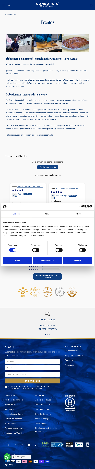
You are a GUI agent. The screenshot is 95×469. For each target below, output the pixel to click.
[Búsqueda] (9, 5)
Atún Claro (9, 409)
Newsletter (69, 365)
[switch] (35, 250)
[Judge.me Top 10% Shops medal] (72, 292)
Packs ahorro (10, 423)
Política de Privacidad (44, 404)
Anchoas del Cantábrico (15, 400)
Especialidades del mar (14, 414)
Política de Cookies (42, 409)
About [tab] (78, 214)
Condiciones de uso (43, 400)
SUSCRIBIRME (32, 381)
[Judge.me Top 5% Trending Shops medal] (60, 292)
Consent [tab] (16, 214)
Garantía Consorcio (43, 414)
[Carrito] (91, 5)
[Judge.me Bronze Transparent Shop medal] (47, 292)
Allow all (77, 260)
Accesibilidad (40, 423)
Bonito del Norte (11, 404)
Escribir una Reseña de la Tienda (47, 276)
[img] (17, 190)
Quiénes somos (71, 351)
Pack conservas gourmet (15, 428)
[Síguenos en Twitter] (15, 445)
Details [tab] (48, 214)
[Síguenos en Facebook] (8, 445)
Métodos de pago (42, 419)
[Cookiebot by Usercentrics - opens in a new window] (81, 207)
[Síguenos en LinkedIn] (35, 445)
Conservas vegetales (13, 419)
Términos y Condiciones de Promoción (46, 430)
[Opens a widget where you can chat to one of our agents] (9, 465)
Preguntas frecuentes (74, 355)
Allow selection (47, 260)
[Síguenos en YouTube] (28, 445)
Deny (17, 260)
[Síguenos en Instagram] (22, 445)
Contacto (69, 360)
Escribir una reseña (47, 167)
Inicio (7, 14)
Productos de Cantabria (14, 433)
